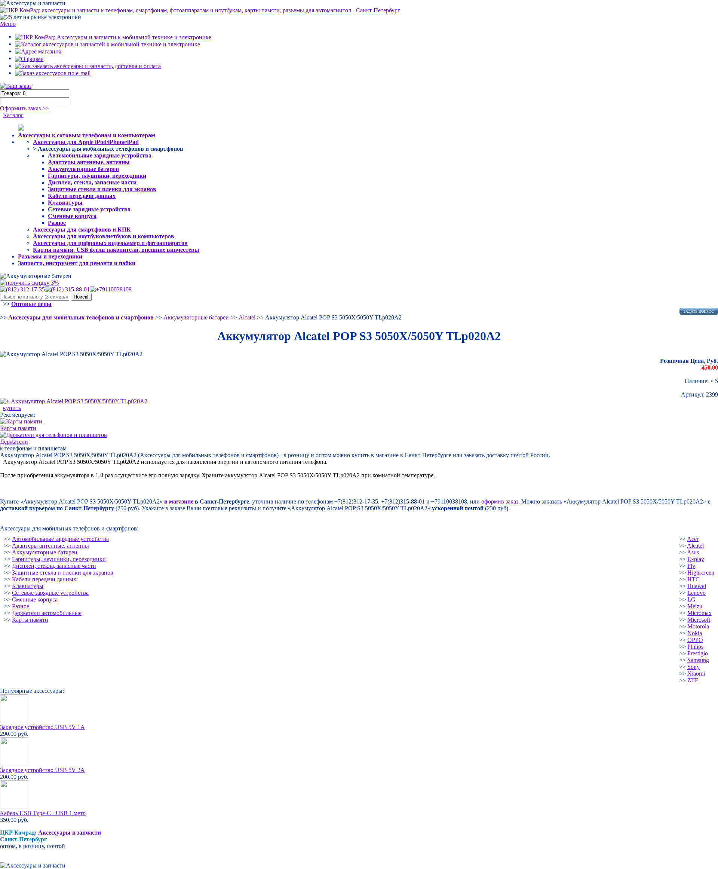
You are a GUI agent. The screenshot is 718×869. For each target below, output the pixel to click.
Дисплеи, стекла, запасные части (92, 182)
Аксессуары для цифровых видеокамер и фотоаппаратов (110, 243)
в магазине (178, 501)
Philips (695, 646)
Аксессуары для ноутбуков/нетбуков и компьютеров (103, 236)
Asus (693, 552)
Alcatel (695, 545)
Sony (693, 667)
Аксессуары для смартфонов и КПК (82, 229)
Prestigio (697, 653)
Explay (695, 559)
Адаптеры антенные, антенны (89, 162)
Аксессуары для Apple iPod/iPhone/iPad (86, 142)
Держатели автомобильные (47, 613)
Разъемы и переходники (50, 256)
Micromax (699, 613)
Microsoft (698, 619)
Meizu (694, 606)
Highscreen (700, 572)
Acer (693, 539)
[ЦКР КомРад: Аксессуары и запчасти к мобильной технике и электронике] (200, 10)
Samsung (698, 660)
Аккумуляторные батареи (83, 169)
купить (12, 408)
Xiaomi (696, 673)
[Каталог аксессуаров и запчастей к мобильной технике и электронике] (107, 44)
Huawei (696, 586)
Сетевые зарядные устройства (89, 209)
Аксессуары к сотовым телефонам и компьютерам (86, 135)
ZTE (693, 680)
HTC (693, 579)
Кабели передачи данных (82, 196)
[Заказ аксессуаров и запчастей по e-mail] (52, 73)
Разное (57, 223)
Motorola (698, 626)
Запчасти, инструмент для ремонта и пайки (76, 263)
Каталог (13, 115)
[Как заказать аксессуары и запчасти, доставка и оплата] (88, 65)
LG (691, 599)
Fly (691, 566)
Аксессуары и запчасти (69, 832)
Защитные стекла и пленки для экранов (102, 189)
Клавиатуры (65, 202)
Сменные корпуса (72, 216)
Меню (8, 24)
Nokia (694, 633)
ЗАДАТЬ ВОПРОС (699, 311)
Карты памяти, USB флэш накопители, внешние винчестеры (116, 250)
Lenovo (696, 593)
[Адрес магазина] (38, 51)
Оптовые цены (31, 304)
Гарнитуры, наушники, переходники (97, 175)
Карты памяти (30, 619)
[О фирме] (29, 58)
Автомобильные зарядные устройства (99, 155)
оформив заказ (499, 501)
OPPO (695, 640)
